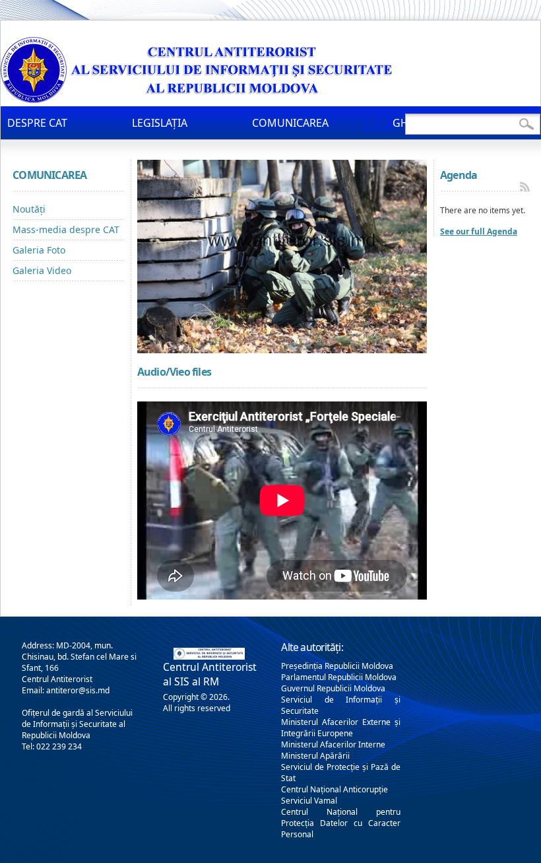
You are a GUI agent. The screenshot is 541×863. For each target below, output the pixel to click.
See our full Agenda (478, 231)
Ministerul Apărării (315, 755)
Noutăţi (29, 209)
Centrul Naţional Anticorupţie (334, 789)
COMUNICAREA (290, 123)
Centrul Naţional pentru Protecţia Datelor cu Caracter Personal (340, 823)
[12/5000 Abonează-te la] (525, 186)
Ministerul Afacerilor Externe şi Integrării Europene (340, 727)
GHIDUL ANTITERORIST (450, 123)
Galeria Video (42, 270)
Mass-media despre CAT (66, 229)
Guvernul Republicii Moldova (333, 688)
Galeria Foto (39, 250)
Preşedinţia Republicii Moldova (337, 666)
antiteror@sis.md (78, 690)
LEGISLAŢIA (159, 123)
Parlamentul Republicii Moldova (339, 677)
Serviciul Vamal (309, 800)
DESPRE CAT (37, 123)
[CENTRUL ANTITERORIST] (199, 99)
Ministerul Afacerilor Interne (333, 744)
